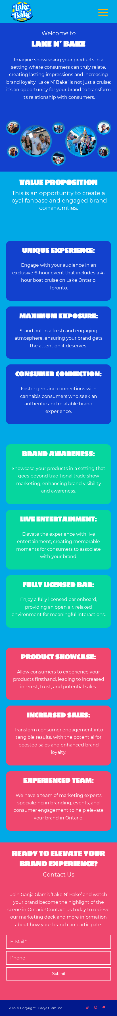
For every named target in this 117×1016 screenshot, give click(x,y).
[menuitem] (100, 11)
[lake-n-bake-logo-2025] (48, 11)
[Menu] (100, 11)
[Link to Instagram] (87, 1007)
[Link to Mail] (104, 1007)
